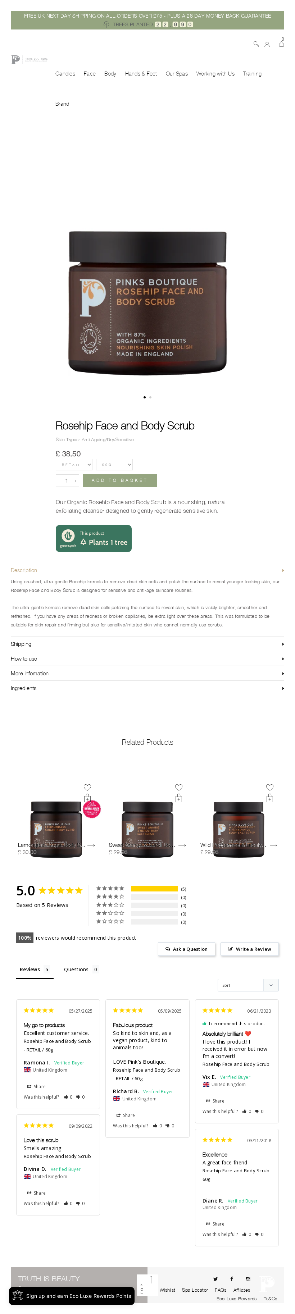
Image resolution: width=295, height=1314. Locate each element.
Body (110, 73)
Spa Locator (195, 1290)
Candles (65, 73)
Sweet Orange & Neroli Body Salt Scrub (155, 844)
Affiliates (241, 1290)
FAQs (220, 1290)
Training (252, 73)
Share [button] (39, 1086)
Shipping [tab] (21, 643)
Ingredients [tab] (23, 688)
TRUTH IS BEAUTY (49, 1278)
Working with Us (215, 73)
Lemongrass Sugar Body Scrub (54, 844)
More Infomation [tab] (30, 673)
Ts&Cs (270, 1298)
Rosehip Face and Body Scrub (125, 425)
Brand (62, 104)
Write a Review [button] (254, 949)
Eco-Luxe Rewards (237, 1298)
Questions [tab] (76, 969)
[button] (68, 1097)
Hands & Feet (141, 73)
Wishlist (167, 1290)
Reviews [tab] (30, 969)
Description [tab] (24, 570)
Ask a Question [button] (190, 949)
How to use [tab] (24, 658)
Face (90, 73)
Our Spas (177, 73)
